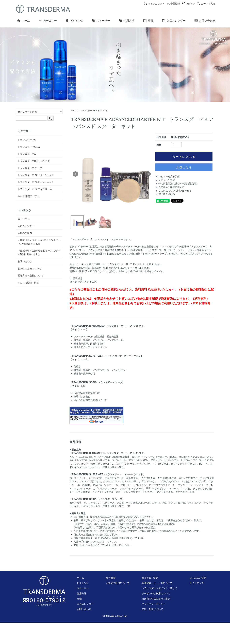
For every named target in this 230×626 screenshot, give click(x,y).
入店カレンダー (176, 20)
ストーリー (103, 20)
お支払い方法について (29, 268)
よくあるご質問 (198, 577)
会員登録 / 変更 (150, 577)
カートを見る (208, 3)
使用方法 (129, 20)
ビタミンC (76, 20)
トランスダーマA (27, 153)
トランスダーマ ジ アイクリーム (35, 189)
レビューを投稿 (166, 179)
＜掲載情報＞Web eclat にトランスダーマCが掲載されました (39, 252)
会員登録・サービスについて (157, 583)
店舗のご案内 (25, 233)
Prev (75, 174)
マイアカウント (156, 3)
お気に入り (183, 167)
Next (148, 174)
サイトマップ (197, 583)
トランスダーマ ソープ (30, 168)
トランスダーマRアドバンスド (94, 110)
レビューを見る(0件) (169, 176)
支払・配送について (152, 609)
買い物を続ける (166, 194)
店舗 (150, 20)
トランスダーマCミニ (29, 146)
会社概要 (110, 577)
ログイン (190, 3)
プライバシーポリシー (153, 603)
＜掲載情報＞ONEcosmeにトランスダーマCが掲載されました (39, 241)
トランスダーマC (27, 139)
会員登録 (175, 3)
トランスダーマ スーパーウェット (36, 175)
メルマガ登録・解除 (28, 282)
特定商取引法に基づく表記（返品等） (178, 183)
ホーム (26, 20)
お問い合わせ (207, 20)
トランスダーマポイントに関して (159, 588)
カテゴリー (50, 20)
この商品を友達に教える (171, 187)
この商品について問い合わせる (174, 190)
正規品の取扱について (117, 583)
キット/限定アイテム (29, 196)
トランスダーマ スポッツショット (36, 182)
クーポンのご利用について (156, 593)
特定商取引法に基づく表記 (156, 598)
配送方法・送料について (31, 275)
